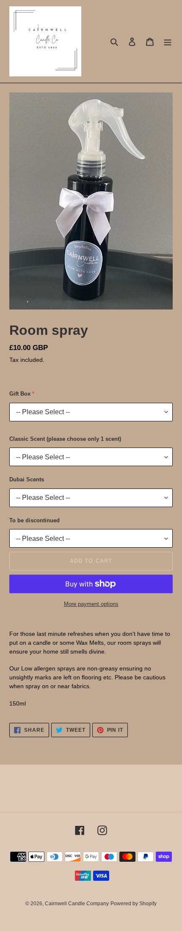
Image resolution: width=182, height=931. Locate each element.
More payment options (91, 604)
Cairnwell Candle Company (77, 904)
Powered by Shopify (133, 904)
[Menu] (167, 42)
